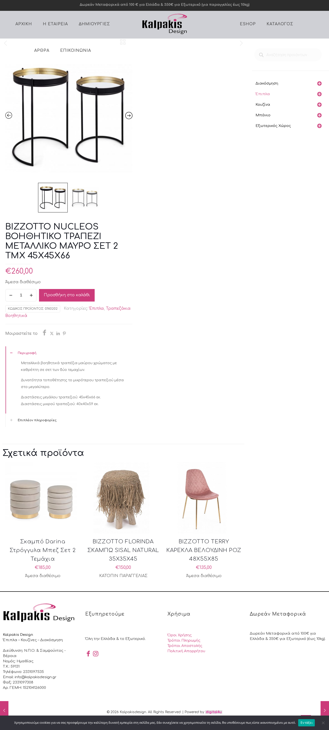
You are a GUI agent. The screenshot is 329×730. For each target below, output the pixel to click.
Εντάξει (306, 722)
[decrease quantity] (11, 295)
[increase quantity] (31, 295)
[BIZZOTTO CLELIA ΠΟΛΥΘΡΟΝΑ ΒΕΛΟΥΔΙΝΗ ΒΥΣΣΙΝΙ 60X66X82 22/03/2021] (325, 710)
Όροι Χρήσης (179, 635)
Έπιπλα (96, 308)
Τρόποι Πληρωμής (183, 640)
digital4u (214, 712)
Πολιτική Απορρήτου (186, 651)
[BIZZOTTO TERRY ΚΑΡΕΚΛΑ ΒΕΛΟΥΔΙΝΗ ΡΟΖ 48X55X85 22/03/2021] (4, 710)
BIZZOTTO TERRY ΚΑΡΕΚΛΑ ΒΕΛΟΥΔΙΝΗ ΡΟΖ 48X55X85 (203, 550)
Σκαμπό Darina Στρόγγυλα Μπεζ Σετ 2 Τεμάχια (43, 550)
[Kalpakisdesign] (164, 23)
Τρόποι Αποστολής (184, 646)
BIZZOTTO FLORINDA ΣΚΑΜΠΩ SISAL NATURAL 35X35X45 (123, 550)
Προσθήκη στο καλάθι (67, 295)
